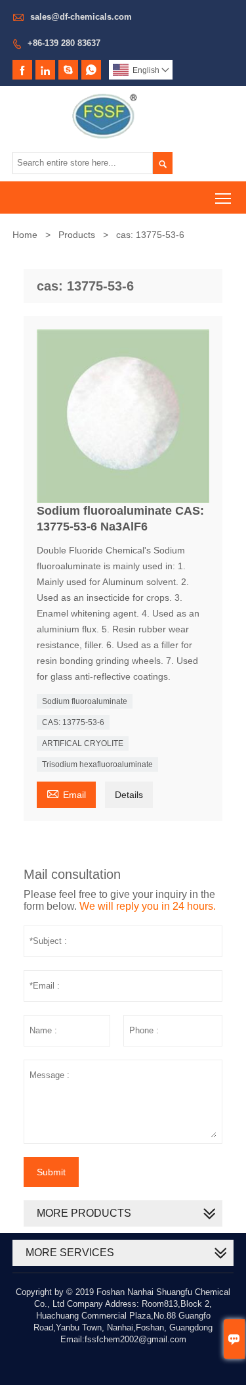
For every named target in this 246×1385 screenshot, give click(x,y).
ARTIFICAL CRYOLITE (82, 743)
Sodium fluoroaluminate (84, 701)
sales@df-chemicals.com (81, 17)
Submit (51, 1172)
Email (66, 793)
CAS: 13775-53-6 (73, 722)
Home (24, 234)
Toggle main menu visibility (223, 197)
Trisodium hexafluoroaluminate (97, 764)
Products (76, 234)
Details (129, 794)
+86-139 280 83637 (64, 43)
